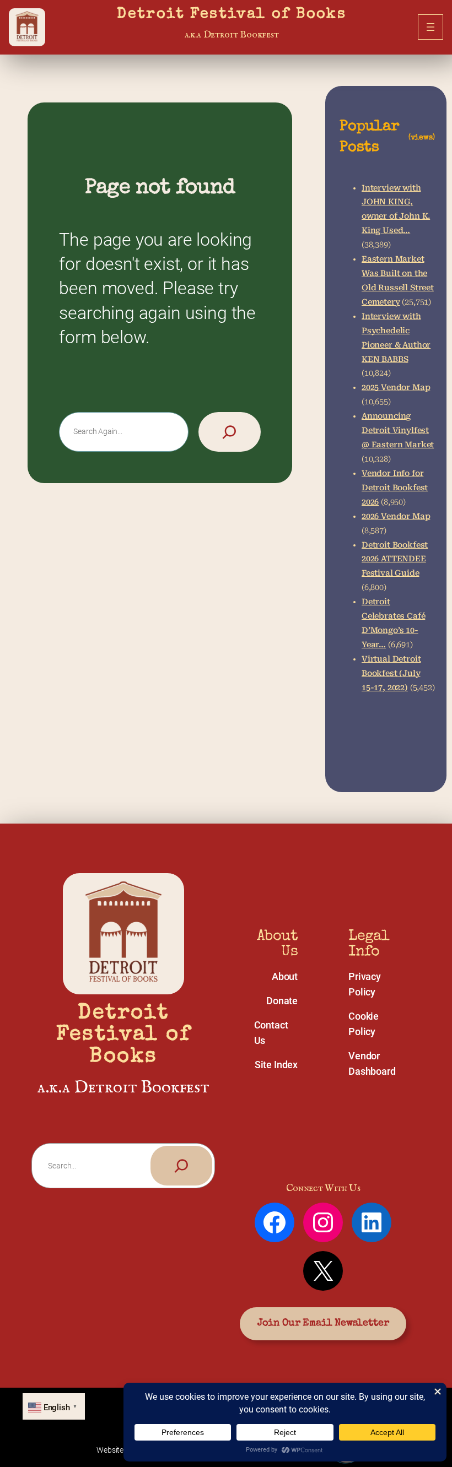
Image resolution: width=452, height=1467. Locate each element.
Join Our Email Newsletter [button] (323, 1323)
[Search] (229, 432)
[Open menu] (430, 27)
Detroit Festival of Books (231, 14)
